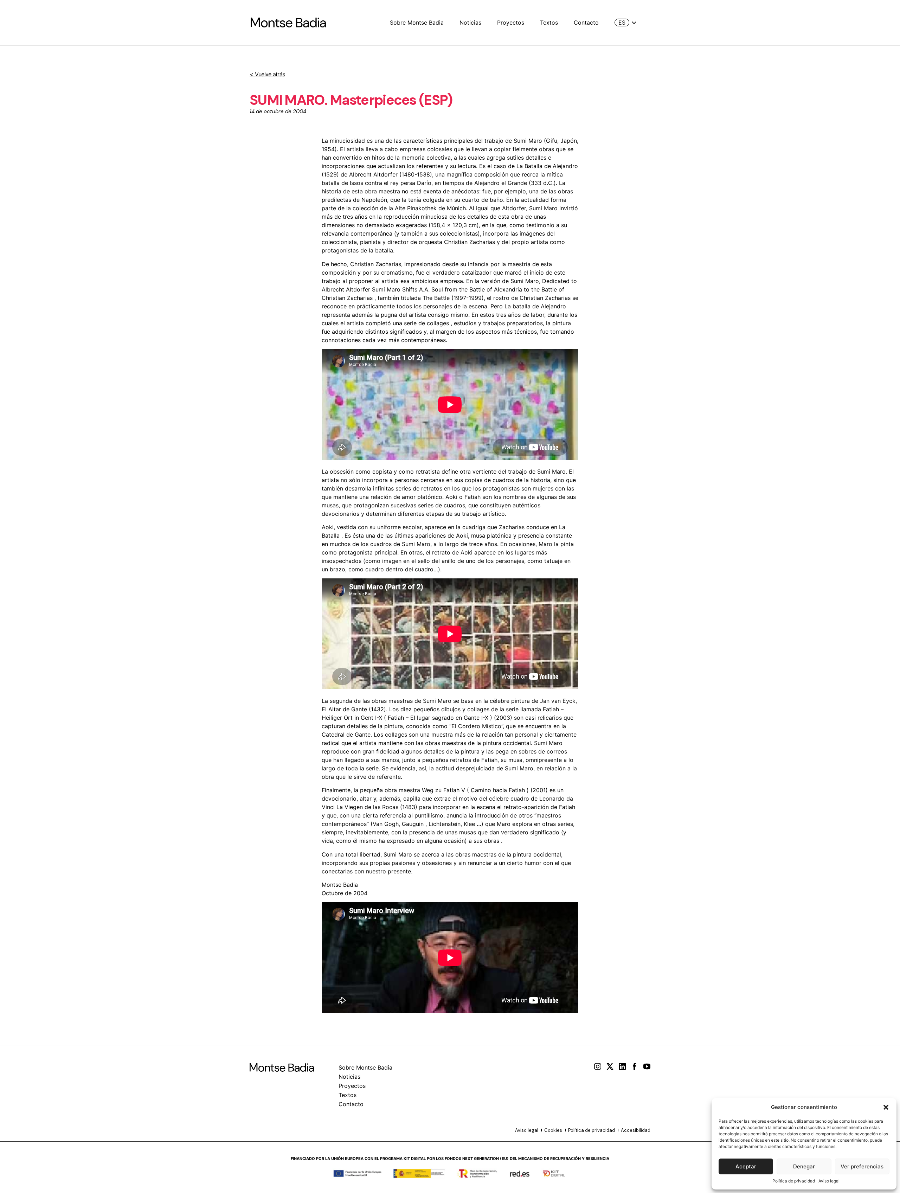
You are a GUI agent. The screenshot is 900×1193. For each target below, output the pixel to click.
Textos (549, 22)
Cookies (553, 1130)
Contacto (586, 22)
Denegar (804, 1166)
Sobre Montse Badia (417, 22)
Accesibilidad (635, 1130)
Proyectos (510, 22)
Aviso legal (829, 1181)
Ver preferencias (862, 1166)
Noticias (470, 22)
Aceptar (745, 1166)
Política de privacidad (793, 1181)
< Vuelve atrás (267, 74)
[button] (885, 1107)
